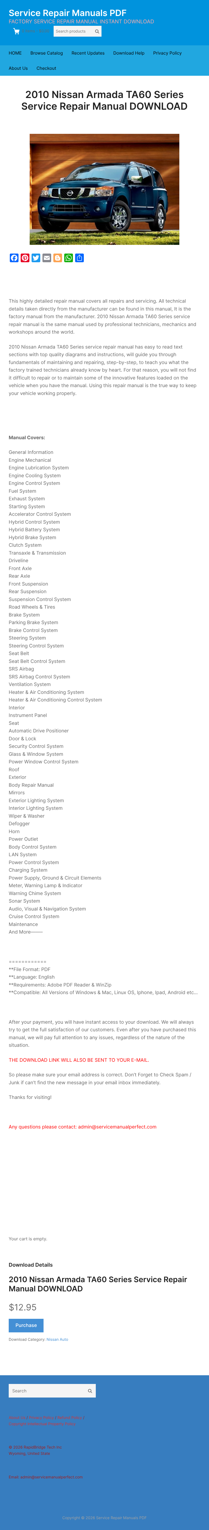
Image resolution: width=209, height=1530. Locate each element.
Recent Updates (88, 53)
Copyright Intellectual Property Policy (42, 1424)
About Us (18, 68)
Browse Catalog (46, 53)
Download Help (129, 53)
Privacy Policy (167, 53)
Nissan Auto (57, 1339)
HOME (15, 53)
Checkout (46, 68)
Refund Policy (69, 1417)
